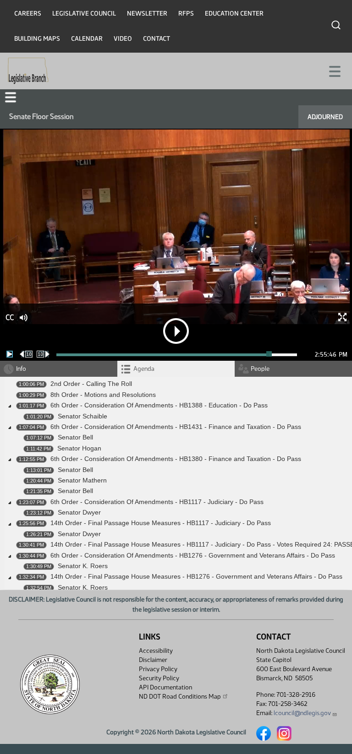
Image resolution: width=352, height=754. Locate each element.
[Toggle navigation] (334, 70)
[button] (10, 97)
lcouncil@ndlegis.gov (302, 713)
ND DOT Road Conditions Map (180, 696)
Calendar (87, 39)
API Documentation (165, 687)
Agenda (143, 369)
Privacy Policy (158, 669)
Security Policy (159, 678)
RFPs (186, 13)
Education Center (234, 13)
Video (123, 39)
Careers (27, 13)
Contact (156, 39)
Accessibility (156, 651)
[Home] (28, 71)
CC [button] (10, 317)
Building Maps (37, 39)
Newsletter (147, 13)
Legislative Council (84, 13)
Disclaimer (153, 660)
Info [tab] (21, 369)
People (260, 369)
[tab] (176, 369)
